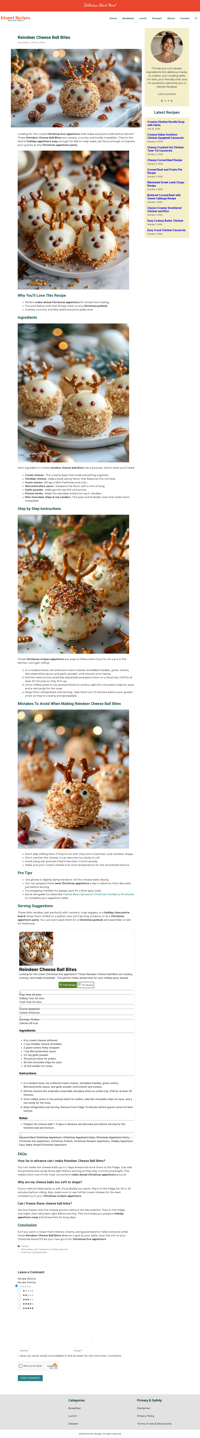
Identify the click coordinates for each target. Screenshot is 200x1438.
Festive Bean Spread (76, 894)
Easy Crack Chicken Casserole (166, 230)
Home (113, 18)
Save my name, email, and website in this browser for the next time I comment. (71, 1355)
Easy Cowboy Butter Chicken (165, 220)
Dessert (157, 18)
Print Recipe (69, 985)
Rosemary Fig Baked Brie (34, 1252)
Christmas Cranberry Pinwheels (114, 894)
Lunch (143, 18)
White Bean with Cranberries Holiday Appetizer (44, 1249)
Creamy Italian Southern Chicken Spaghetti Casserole (165, 136)
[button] (196, 18)
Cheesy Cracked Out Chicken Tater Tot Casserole (165, 149)
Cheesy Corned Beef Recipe (164, 160)
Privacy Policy (145, 1416)
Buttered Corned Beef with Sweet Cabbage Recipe (164, 197)
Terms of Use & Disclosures (154, 1423)
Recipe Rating (27, 1278)
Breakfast (128, 18)
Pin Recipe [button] (87, 985)
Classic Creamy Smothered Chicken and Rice (164, 209)
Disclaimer (143, 1408)
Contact (185, 18)
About (171, 18)
